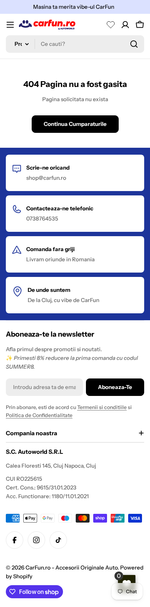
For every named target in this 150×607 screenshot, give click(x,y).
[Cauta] (134, 44)
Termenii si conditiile (102, 407)
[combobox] (75, 44)
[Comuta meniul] (10, 24)
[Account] (125, 24)
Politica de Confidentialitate (39, 415)
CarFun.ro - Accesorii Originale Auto (71, 567)
